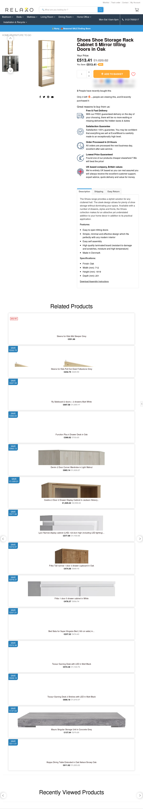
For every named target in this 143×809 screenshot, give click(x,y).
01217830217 (132, 19)
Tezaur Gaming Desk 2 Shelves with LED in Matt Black (71, 696)
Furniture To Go (20, 35)
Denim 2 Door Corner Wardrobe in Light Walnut (71, 467)
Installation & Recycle (14, 22)
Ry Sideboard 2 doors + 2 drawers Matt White (71, 401)
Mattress (31, 16)
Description (84, 191)
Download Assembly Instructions (94, 281)
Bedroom (7, 16)
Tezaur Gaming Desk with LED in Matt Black (71, 663)
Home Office (83, 16)
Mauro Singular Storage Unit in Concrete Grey (71, 729)
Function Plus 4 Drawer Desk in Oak (72, 434)
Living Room (47, 16)
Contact (125, 2)
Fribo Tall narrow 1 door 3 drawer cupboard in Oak (71, 565)
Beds (19, 16)
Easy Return (114, 191)
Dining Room (65, 16)
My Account (135, 2)
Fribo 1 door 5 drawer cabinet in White (72, 598)
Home (5, 35)
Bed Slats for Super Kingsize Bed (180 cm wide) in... (71, 631)
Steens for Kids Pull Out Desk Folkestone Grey (71, 368)
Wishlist (106, 2)
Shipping (98, 191)
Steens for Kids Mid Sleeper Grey (71, 336)
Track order (115, 2)
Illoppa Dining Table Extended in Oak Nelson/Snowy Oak (71, 762)
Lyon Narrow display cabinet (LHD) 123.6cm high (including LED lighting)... (71, 532)
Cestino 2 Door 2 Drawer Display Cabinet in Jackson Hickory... (71, 500)
